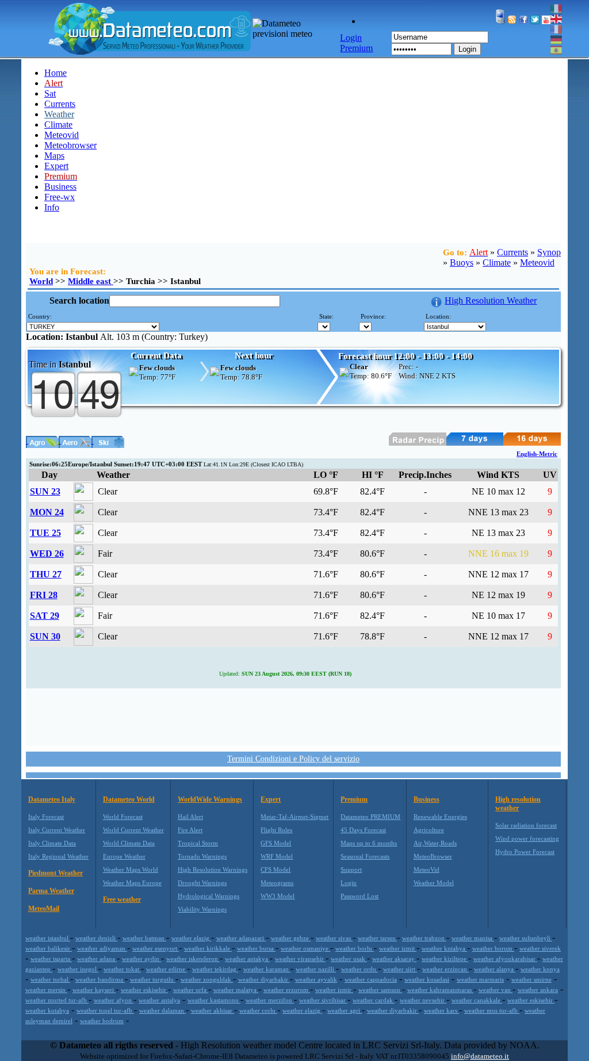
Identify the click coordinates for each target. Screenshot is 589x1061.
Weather (59, 114)
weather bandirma (100, 979)
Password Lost (359, 896)
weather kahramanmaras (440, 989)
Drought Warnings (202, 882)
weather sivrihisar (323, 1000)
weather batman (144, 937)
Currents (59, 104)
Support (351, 869)
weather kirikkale (208, 948)
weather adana (97, 958)
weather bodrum (102, 1020)
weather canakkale (477, 1000)
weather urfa (190, 989)
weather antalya (159, 1000)
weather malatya (235, 989)
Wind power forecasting (527, 838)
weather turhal (50, 979)
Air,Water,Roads (435, 843)
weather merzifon (270, 1000)
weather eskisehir (144, 989)
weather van (495, 989)
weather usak (349, 958)
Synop (549, 252)
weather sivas (334, 937)
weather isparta (51, 958)
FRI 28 (44, 595)
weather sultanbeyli (525, 937)
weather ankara (538, 989)
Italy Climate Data (52, 843)
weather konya (540, 969)
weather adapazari (241, 937)
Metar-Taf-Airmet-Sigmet (294, 816)
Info (51, 207)
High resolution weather (518, 803)
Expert (56, 166)
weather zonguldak (207, 979)
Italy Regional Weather (58, 856)
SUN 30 (45, 636)
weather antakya (247, 958)
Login (467, 49)
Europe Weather (124, 856)
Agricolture (429, 829)
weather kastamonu (214, 1000)
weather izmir (334, 989)
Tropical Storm (198, 843)
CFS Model (275, 869)
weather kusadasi (426, 979)
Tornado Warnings (202, 856)
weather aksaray (394, 958)
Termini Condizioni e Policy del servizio (293, 758)
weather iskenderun (193, 958)
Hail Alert (190, 816)
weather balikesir (48, 948)
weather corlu (258, 1010)
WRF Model (277, 856)
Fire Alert (190, 829)
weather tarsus (377, 937)
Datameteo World (129, 799)
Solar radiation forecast (526, 825)
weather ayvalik (316, 979)
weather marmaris (480, 979)
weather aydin (141, 958)
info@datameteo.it (480, 1056)
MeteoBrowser (433, 856)
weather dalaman (162, 1010)
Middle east (90, 281)
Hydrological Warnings (208, 896)
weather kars (441, 1010)
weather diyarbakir (264, 979)
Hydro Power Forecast (524, 851)
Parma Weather (51, 891)
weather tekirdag (215, 969)
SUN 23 (45, 491)
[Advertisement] (293, 716)
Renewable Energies (440, 816)
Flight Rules (276, 829)
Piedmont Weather (55, 873)
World (41, 281)
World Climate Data (129, 843)
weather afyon (113, 1000)
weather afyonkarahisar (505, 958)
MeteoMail (43, 909)
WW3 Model (277, 896)
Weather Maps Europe (132, 882)
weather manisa (473, 937)
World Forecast (123, 816)
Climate (58, 124)
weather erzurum (286, 989)
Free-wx (59, 197)
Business (60, 186)
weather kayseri (94, 989)
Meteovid (61, 135)
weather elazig (191, 937)
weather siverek (540, 948)
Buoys (461, 262)
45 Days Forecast (363, 829)
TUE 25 (45, 533)
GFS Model (276, 843)
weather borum (493, 948)
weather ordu (359, 969)
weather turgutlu (152, 979)
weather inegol (78, 969)
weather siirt (400, 969)
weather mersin (46, 989)
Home (55, 73)
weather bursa (256, 948)
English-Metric (537, 453)
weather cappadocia (371, 979)
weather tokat (122, 969)
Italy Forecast (46, 816)
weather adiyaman (102, 948)
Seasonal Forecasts (365, 856)
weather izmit (397, 948)
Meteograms (277, 882)
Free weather (122, 899)
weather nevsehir (423, 1000)
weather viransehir (300, 958)
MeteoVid (426, 869)
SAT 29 (44, 615)
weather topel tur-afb (105, 1010)
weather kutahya (47, 1010)
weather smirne (531, 979)
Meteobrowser (70, 145)
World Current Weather (133, 829)
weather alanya (494, 969)
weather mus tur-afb (491, 1010)
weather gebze (291, 937)
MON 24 (47, 512)
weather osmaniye (305, 948)
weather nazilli (316, 969)
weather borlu (354, 948)
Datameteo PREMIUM (370, 816)
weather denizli (96, 937)
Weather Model (434, 882)
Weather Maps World (130, 869)
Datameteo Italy (51, 799)
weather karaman (266, 969)
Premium (354, 799)
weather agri (344, 1010)
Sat (50, 93)
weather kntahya (444, 948)
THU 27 (46, 574)
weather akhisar (212, 1010)
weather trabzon (424, 937)
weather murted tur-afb (57, 1000)
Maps (54, 155)
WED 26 (47, 553)
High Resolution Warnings (212, 869)
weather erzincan (445, 969)
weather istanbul (47, 937)
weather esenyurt (155, 948)
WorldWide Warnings (210, 799)
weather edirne (166, 969)
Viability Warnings (202, 909)
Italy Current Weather (56, 829)
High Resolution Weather (491, 300)
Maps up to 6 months (369, 843)
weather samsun (380, 989)
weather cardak (374, 1000)
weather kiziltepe (445, 958)
